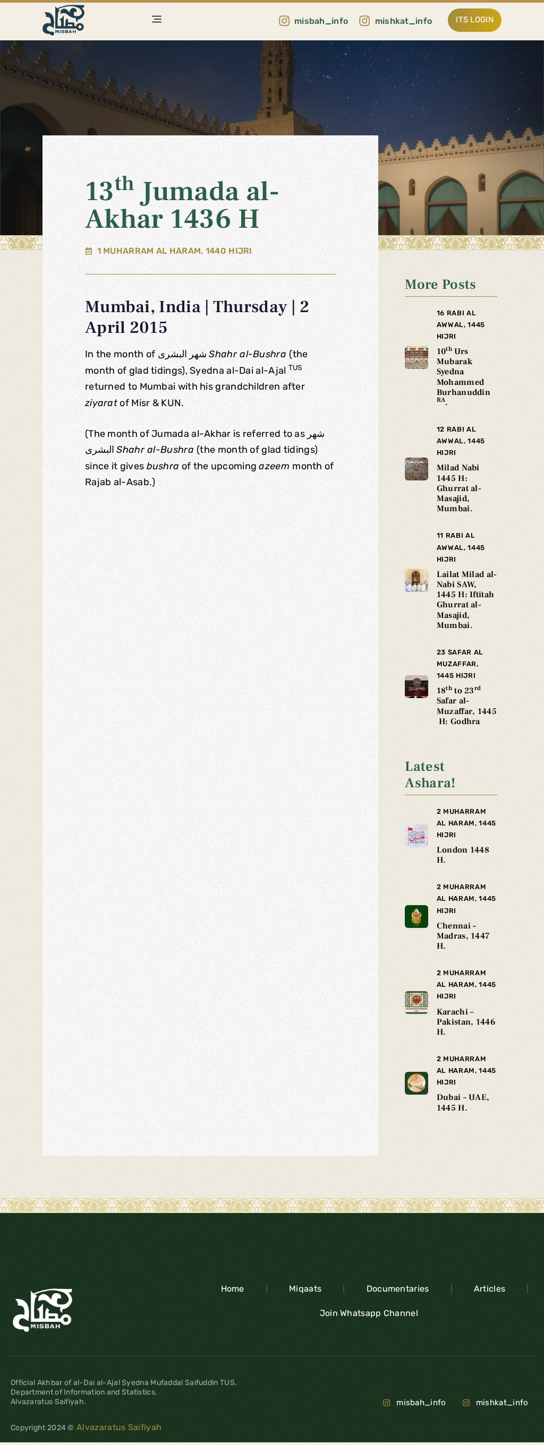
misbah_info (421, 1402)
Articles (489, 1289)
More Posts (440, 285)
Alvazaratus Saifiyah (118, 1427)
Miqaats (305, 1289)
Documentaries (398, 1289)
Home (232, 1289)
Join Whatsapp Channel (369, 1313)
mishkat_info (502, 1402)
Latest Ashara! (430, 775)
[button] (157, 20)
